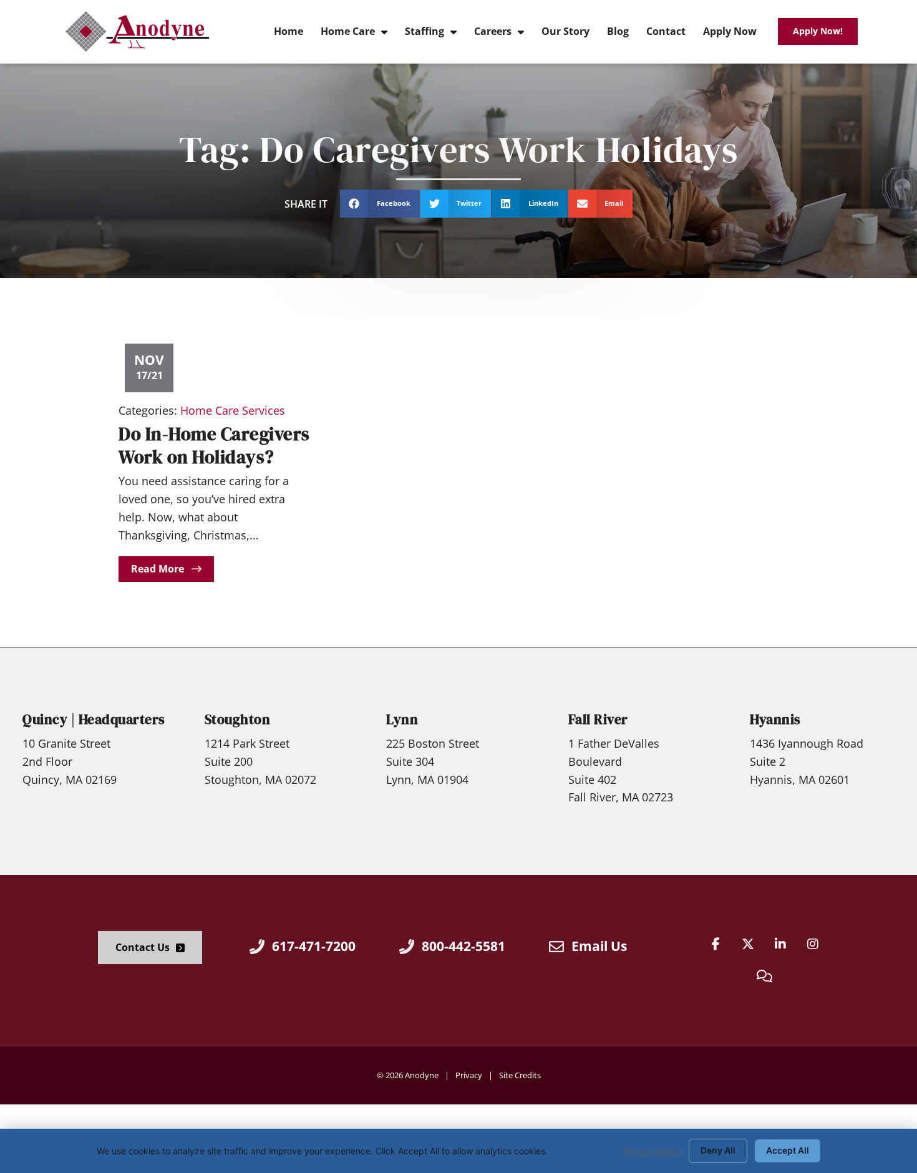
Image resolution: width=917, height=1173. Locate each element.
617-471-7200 (314, 946)
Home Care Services (232, 410)
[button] (380, 204)
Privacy (468, 1075)
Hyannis (775, 719)
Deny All (718, 1150)
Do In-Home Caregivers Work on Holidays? (214, 446)
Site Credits (520, 1075)
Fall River (598, 719)
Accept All (787, 1150)
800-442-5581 (463, 946)
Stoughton (238, 719)
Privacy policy (652, 1151)
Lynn (402, 719)
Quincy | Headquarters (93, 719)
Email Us (599, 946)
